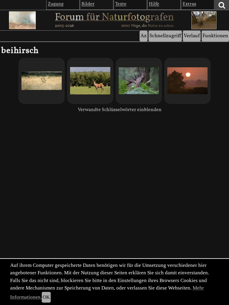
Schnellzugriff (165, 35)
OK (46, 297)
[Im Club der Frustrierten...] (139, 81)
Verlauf (192, 35)
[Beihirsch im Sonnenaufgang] (187, 81)
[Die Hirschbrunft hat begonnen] (41, 81)
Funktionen (215, 35)
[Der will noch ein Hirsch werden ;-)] (90, 81)
